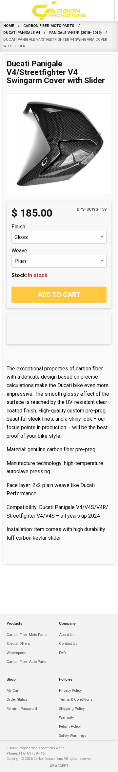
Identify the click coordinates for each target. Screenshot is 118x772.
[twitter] (87, 764)
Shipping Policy (72, 709)
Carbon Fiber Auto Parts (26, 662)
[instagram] (59, 764)
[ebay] (30, 764)
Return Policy (70, 726)
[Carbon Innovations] (59, 10)
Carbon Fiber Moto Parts (27, 635)
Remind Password (22, 709)
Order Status (17, 699)
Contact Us (68, 644)
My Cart (13, 691)
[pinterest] (73, 764)
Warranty (66, 717)
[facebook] (44, 764)
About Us (66, 635)
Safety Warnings (72, 736)
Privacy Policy (70, 691)
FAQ (62, 653)
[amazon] (15, 764)
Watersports (16, 653)
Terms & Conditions (75, 699)
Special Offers (18, 644)
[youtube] (102, 764)
